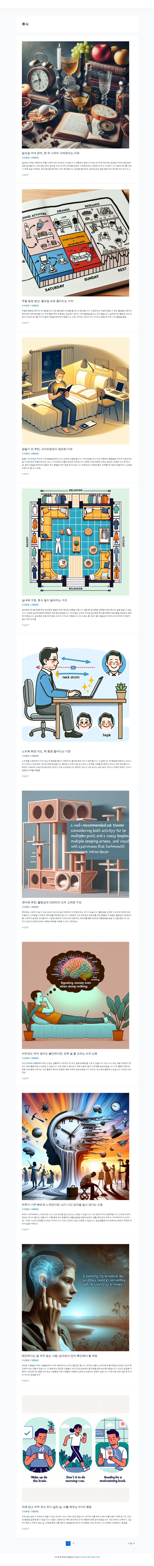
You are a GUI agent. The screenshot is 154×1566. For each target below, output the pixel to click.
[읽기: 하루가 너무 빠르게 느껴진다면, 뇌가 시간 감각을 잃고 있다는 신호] (75, 1146)
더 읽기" (25, 175)
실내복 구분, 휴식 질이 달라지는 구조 (44, 600)
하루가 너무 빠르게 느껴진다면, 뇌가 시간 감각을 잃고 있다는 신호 (62, 1204)
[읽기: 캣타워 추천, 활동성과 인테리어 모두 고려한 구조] (75, 844)
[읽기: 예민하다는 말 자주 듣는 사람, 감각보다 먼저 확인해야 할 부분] (75, 1297)
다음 (131, 1543)
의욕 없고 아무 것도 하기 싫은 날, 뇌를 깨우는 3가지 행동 (57, 1506)
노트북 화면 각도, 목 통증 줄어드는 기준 (46, 751)
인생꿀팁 (25, 157)
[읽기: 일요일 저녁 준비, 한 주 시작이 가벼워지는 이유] (75, 95)
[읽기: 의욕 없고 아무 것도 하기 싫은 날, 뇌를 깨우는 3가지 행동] (75, 1448)
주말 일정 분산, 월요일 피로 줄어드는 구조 (47, 301)
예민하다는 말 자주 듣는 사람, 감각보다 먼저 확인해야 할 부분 (59, 1355)
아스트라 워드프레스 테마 (90, 1557)
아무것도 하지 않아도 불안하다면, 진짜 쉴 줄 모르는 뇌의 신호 (59, 1053)
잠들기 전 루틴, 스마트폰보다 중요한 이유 (47, 449)
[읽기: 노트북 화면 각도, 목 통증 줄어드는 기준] (75, 693)
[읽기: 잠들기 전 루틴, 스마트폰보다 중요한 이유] (75, 391)
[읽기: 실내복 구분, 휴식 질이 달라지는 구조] (75, 542)
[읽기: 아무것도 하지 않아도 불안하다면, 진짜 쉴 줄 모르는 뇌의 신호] (75, 995)
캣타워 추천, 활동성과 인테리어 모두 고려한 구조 (52, 902)
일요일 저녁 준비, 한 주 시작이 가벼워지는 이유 (51, 153)
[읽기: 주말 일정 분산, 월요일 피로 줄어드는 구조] (75, 243)
